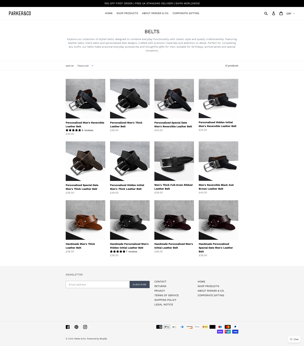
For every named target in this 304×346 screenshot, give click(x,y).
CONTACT (160, 281)
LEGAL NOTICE (163, 304)
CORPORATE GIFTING (211, 295)
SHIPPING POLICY (165, 299)
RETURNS (160, 286)
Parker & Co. (80, 338)
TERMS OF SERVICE (166, 295)
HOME (201, 281)
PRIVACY (159, 290)
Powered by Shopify (97, 338)
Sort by (70, 66)
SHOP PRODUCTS (208, 286)
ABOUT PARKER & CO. (211, 290)
